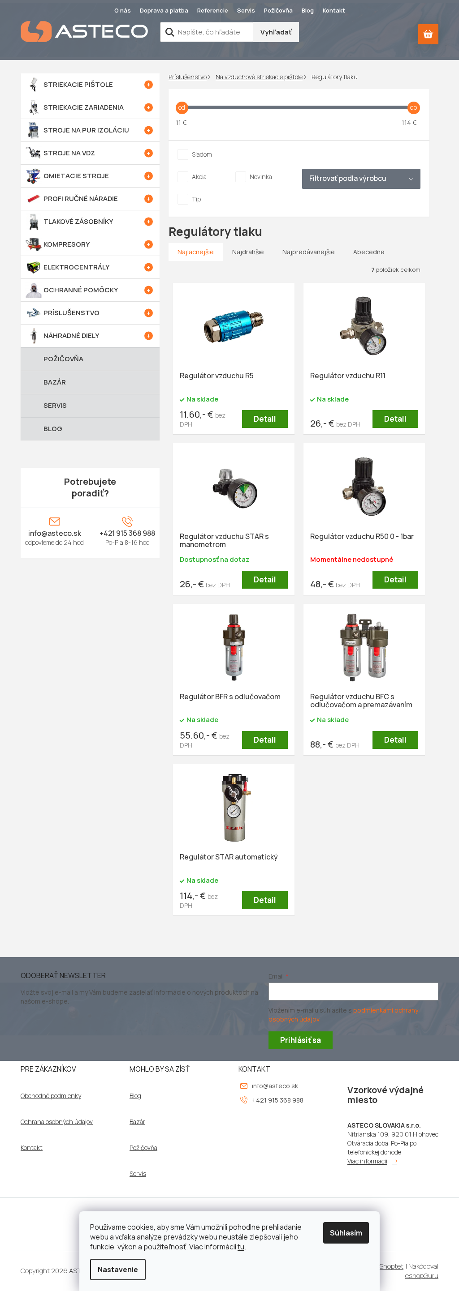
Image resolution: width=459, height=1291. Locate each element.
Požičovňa (278, 10)
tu (241, 1247)
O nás (122, 10)
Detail (265, 419)
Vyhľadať (276, 32)
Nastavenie (118, 1269)
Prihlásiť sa (300, 1040)
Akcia (199, 176)
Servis (246, 10)
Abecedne (369, 252)
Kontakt (334, 10)
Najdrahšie (248, 252)
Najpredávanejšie (308, 252)
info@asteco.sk (54, 533)
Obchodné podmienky (51, 1096)
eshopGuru (421, 1275)
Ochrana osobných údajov (57, 1122)
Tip (196, 199)
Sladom (202, 154)
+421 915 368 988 (127, 533)
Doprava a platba (164, 10)
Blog (308, 10)
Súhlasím (346, 1233)
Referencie (212, 10)
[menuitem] (90, 84)
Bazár (137, 1122)
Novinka (261, 176)
